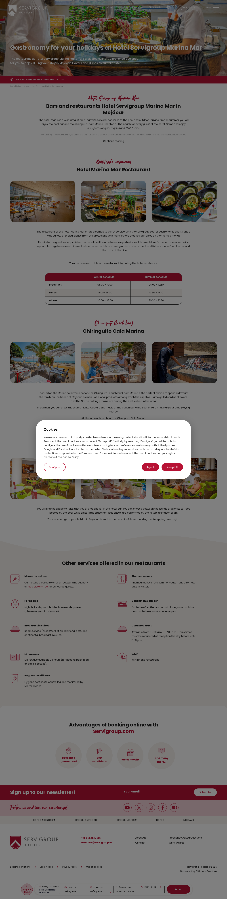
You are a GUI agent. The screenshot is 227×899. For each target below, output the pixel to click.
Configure (54, 467)
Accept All (172, 467)
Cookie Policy (71, 457)
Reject (150, 467)
